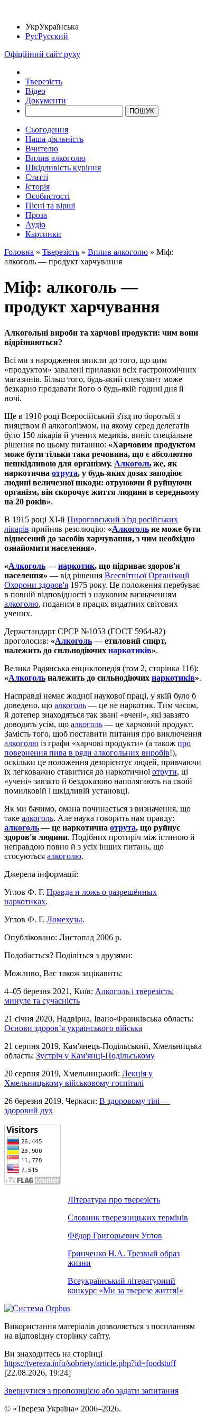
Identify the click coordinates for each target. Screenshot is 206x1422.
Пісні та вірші (50, 205)
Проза (36, 215)
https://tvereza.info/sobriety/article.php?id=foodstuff (90, 1363)
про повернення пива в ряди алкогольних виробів (97, 748)
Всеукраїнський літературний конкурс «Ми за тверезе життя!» (125, 1285)
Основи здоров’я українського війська (73, 1028)
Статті (36, 177)
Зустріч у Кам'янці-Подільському (95, 1055)
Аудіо (35, 224)
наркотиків (130, 650)
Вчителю (41, 148)
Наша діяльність (54, 139)
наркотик (76, 565)
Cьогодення (46, 129)
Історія (37, 186)
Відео (35, 91)
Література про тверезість (114, 1199)
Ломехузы (64, 919)
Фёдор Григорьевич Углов (115, 1235)
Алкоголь (132, 463)
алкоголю (21, 603)
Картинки (43, 234)
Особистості (47, 196)
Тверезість (43, 81)
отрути (164, 771)
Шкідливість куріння (63, 167)
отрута (65, 473)
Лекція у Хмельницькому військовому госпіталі (78, 1078)
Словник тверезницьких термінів (128, 1217)
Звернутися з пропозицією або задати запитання (91, 1390)
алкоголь (70, 705)
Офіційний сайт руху (42, 54)
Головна (19, 251)
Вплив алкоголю (55, 158)
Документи (45, 100)
